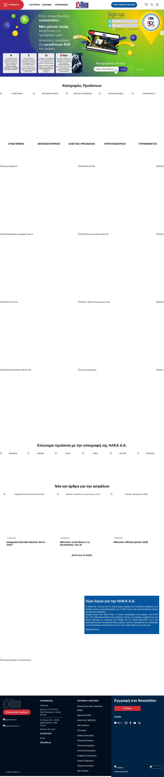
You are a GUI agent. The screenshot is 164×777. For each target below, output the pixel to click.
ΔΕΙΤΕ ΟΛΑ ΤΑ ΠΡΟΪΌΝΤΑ (18, 150)
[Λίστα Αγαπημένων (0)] (146, 4)
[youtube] (135, 723)
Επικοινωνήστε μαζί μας (17, 712)
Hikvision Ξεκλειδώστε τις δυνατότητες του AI (75, 543)
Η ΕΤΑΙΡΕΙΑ (34, 5)
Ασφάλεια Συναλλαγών (87, 756)
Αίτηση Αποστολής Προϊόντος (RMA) (90, 708)
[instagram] (139, 723)
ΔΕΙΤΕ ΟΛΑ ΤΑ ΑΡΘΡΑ (82, 555)
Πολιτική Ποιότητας (85, 741)
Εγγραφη (127, 708)
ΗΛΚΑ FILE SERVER (86, 720)
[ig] (126, 723)
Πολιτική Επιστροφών (86, 751)
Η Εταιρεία (81, 730)
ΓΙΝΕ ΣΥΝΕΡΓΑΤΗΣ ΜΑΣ (124, 5)
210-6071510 (46, 734)
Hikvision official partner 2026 (131, 542)
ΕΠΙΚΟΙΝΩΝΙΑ (61, 5)
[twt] (118, 723)
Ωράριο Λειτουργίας (85, 735)
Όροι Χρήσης (82, 771)
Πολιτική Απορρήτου (86, 746)
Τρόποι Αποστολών (85, 766)
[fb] (130, 723)
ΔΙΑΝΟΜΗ (46, 5)
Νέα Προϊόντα (83, 725)
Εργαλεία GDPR (84, 715)
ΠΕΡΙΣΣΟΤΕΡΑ (12, 549)
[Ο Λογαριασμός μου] (157, 4)
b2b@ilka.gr (45, 742)
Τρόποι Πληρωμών (85, 761)
